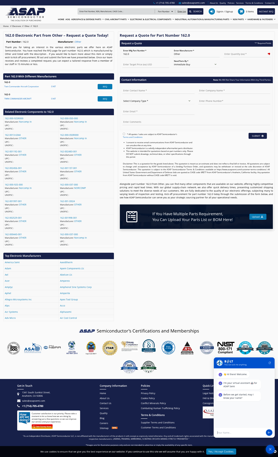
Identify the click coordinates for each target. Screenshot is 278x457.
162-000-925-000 (14, 184)
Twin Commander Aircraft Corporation (21, 86)
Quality (223, 3)
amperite (65, 293)
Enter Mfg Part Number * (134, 50)
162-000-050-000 (69, 118)
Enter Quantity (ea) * (233, 50)
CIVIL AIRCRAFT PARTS (116, 19)
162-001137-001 (68, 168)
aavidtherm (66, 262)
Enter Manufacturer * (184, 50)
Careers (104, 423)
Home (6, 26)
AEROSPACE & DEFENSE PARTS (86, 19)
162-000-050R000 (69, 134)
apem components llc (72, 268)
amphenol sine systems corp (76, 287)
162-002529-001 (13, 217)
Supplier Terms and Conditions (158, 422)
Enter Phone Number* (208, 97)
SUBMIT (256, 135)
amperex (65, 280)
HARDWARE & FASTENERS (260, 19)
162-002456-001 (13, 168)
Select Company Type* (132, 97)
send (269, 432)
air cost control (68, 317)
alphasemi (65, 311)
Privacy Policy (148, 393)
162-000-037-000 (69, 184)
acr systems (11, 311)
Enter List (182, 11)
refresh (269, 363)
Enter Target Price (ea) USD (135, 61)
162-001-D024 (67, 201)
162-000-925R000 (14, 118)
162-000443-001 (13, 234)
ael (6, 274)
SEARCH (196, 11)
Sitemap (106, 428)
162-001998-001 (68, 217)
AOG (67, 19)
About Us (214, 3)
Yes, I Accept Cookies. (221, 451)
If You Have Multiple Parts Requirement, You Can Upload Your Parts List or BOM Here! (192, 216)
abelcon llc (66, 274)
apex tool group (69, 299)
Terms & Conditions (254, 3)
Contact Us (270, 3)
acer (7, 280)
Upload (256, 216)
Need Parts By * (181, 61)
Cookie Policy (148, 398)
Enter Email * (128, 108)
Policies (231, 3)
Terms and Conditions (133, 137)
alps (7, 305)
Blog (102, 418)
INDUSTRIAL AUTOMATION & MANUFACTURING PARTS (202, 19)
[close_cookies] (275, 451)
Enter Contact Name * (132, 87)
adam (8, 268)
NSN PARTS (238, 19)
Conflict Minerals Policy (153, 403)
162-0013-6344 (13, 134)
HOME (61, 19)
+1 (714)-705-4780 (32, 406)
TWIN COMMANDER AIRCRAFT (18, 98)
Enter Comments (130, 118)
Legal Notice (209, 393)
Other (27, 26)
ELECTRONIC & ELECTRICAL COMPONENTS (150, 19)
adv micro (10, 317)
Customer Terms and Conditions (158, 427)
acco (62, 305)
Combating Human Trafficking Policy (160, 408)
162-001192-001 (13, 151)
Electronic (16, 26)
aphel (8, 293)
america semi (12, 262)
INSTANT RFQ (266, 11)
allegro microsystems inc (18, 299)
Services (240, 3)
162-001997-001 (13, 201)
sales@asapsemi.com (33, 400)
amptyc (9, 287)
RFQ (105, 86)
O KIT (53, 86)
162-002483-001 (68, 151)
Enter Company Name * (209, 87)
